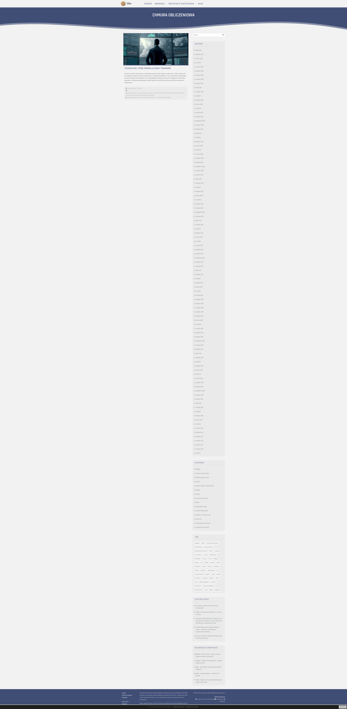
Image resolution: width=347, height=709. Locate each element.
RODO (217, 578)
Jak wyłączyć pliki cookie (191, 707)
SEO (196, 582)
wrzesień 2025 (200, 79)
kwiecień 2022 (199, 233)
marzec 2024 (199, 146)
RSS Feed (124, 704)
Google (198, 494)
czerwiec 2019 (199, 357)
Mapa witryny (125, 701)
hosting (206, 562)
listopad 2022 (199, 208)
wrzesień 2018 (200, 395)
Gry (201, 562)
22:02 (140, 88)
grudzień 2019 (200, 333)
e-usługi (205, 555)
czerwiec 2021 (199, 274)
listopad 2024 (199, 117)
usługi (205, 590)
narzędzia (203, 570)
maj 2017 (198, 453)
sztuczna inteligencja (143, 95)
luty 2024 (198, 150)
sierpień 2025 (199, 83)
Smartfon (213, 582)
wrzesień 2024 (200, 125)
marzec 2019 (199, 370)
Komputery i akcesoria (202, 498)
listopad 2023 (199, 162)
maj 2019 (198, 362)
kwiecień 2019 (199, 366)
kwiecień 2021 (199, 283)
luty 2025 (198, 108)
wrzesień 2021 (200, 262)
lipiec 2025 (199, 87)
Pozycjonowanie (199, 574)
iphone (218, 562)
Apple (203, 543)
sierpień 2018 (199, 399)
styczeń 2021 (199, 295)
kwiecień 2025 (199, 100)
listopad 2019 (199, 337)
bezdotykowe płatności (147, 93)
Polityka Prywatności (127, 695)
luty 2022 (198, 241)
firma (210, 559)
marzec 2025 (199, 104)
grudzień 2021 (199, 249)
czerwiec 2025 (200, 92)
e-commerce (198, 555)
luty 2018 (198, 424)
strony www (198, 586)
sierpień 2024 (199, 129)
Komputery (197, 566)
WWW (211, 590)
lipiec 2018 (198, 403)
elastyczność (213, 555)
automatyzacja (198, 547)
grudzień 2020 (200, 299)
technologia (151, 95)
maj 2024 (198, 137)
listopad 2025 (199, 75)
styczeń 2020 (199, 328)
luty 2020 (198, 324)
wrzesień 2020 (200, 308)
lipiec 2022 (198, 220)
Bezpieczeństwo (208, 547)
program (219, 574)
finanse (204, 559)
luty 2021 (198, 291)
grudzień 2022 (200, 204)
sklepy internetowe (204, 582)
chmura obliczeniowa (164, 93)
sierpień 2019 (199, 349)
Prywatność (198, 578)
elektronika (197, 559)
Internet (212, 562)
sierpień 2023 (199, 175)
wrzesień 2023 (200, 171)
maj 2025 (198, 96)
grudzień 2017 (199, 432)
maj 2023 (198, 187)
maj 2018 (198, 411)
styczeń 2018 (199, 428)
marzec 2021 (199, 287)
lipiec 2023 (199, 179)
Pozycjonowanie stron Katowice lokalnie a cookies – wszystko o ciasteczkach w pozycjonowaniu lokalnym (207, 629)
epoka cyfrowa (173, 93)
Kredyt (204, 566)
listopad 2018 (199, 387)
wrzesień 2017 (200, 441)
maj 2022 (198, 229)
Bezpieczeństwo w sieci (202, 477)
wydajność (217, 590)
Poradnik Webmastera (202, 511)
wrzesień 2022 (200, 216)
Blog (200, 3)
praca (213, 574)
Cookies (148, 3)
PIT (217, 570)
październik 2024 (200, 121)
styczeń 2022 (199, 245)
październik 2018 (200, 391)
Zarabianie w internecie (202, 527)
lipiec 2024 (199, 133)
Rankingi (205, 578)
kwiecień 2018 (199, 416)
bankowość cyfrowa (136, 93)
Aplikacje (198, 469)
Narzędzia (160, 3)
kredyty (209, 566)
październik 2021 (200, 258)
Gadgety (198, 490)
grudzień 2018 (200, 382)
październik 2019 (200, 341)
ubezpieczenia (198, 590)
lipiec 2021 (198, 270)
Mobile (197, 502)
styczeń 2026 (199, 67)
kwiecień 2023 (199, 191)
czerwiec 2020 (200, 312)
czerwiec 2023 (200, 183)
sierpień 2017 (199, 445)
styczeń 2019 (199, 378)
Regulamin (124, 697)
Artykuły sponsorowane (133, 97)
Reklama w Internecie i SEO (203, 515)
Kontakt (124, 693)
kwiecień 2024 (200, 141)
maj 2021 (198, 279)
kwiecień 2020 (199, 316)
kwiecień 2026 (199, 54)
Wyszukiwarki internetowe (203, 523)
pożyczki (207, 574)
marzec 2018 (199, 420)
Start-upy (198, 519)
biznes (211, 551)
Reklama (211, 578)
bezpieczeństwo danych (201, 551)
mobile (196, 570)
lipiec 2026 (199, 50)
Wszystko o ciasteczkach (181, 3)
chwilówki (217, 551)
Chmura (198, 482)
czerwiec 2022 (199, 225)
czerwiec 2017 (199, 449)
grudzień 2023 (200, 158)
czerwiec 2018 (199, 407)
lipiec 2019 (198, 353)
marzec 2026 (199, 58)
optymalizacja (211, 570)
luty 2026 (198, 63)
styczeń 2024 (199, 154)
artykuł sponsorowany (212, 543)
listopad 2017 (199, 436)
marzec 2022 (199, 237)
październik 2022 (200, 212)
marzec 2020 (199, 320)
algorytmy (128, 93)
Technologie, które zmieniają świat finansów (147, 68)
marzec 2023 (199, 195)
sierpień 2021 (199, 266)
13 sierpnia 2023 (132, 88)
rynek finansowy (133, 95)
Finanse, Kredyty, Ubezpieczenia (148, 97)
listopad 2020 (199, 303)
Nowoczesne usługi (201, 506)
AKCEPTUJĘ (342, 707)
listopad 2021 (199, 254)
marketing (216, 566)
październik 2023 (200, 166)
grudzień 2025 (200, 71)
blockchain (155, 93)
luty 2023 (198, 200)
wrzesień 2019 (200, 345)
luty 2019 (198, 374)
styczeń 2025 (199, 112)
